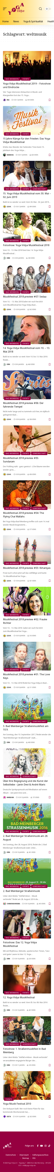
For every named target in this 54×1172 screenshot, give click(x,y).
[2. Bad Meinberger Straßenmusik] (27, 872)
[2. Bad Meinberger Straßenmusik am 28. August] (27, 817)
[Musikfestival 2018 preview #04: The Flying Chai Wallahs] (27, 494)
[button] (5, 9)
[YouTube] (41, 1146)
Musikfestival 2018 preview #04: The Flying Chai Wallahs (23, 514)
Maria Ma (10, 797)
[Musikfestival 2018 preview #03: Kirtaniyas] (27, 549)
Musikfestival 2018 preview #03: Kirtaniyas (27, 568)
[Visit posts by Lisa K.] (4, 206)
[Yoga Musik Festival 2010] (27, 1085)
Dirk (8, 258)
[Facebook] (37, 1146)
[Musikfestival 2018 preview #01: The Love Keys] (27, 656)
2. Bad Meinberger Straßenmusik (21, 891)
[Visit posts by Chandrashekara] (4, 903)
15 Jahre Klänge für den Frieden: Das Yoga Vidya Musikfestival (26, 140)
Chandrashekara (13, 904)
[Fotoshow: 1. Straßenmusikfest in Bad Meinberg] (27, 1030)
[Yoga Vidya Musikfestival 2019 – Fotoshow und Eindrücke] (27, 65)
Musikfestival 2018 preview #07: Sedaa (24, 296)
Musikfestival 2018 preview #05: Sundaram (21, 459)
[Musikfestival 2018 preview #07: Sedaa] (27, 278)
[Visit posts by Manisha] (4, 154)
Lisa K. (9, 207)
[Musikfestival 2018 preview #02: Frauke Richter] (27, 601)
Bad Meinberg (12, 79)
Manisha (10, 155)
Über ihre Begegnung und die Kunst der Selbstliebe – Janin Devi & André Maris (25, 782)
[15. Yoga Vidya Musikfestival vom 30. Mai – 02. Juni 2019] (27, 175)
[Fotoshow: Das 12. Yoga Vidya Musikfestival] (27, 924)
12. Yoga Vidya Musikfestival (19, 997)
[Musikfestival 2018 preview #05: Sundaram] (27, 439)
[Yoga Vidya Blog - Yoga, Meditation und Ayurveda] (16, 9)
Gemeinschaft (39, 189)
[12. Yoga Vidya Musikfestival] (27, 979)
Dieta (9, 1116)
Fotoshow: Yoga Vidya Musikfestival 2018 (26, 245)
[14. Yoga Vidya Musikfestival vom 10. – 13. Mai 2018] (27, 329)
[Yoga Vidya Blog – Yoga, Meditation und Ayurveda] (7, 1146)
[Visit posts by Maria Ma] (4, 797)
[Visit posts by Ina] (4, 100)
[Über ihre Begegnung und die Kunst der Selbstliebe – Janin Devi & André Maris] (27, 762)
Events (26, 79)
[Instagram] (45, 1146)
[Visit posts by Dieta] (4, 1116)
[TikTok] (49, 1146)
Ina (8, 100)
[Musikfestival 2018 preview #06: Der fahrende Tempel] (27, 384)
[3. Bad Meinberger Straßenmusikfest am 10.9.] (27, 707)
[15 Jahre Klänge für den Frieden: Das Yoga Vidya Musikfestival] (27, 120)
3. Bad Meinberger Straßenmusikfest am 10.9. (25, 727)
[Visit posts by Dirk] (4, 258)
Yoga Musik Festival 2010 (17, 1103)
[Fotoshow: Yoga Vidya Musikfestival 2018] (27, 227)
